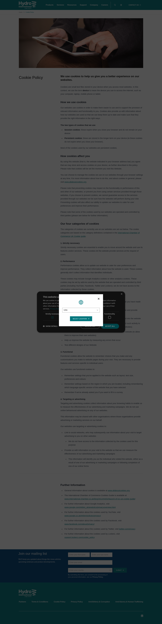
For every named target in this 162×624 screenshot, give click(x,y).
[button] (80, 319)
